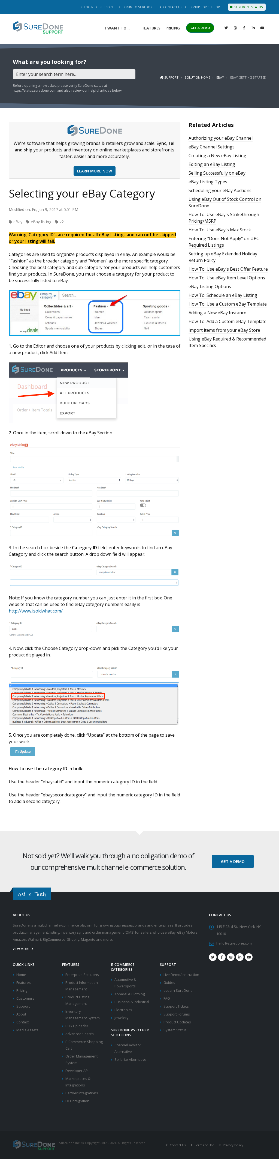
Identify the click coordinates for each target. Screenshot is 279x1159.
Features (151, 28)
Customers (25, 998)
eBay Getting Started (248, 77)
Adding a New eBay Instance (217, 313)
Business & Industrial (131, 1002)
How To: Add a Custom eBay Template (227, 321)
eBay (220, 77)
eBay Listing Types (208, 182)
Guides (169, 982)
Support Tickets (176, 1006)
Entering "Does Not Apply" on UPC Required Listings (224, 241)
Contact (22, 1022)
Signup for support (205, 7)
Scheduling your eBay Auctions (220, 190)
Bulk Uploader (76, 1026)
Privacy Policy (232, 1145)
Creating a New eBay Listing (217, 156)
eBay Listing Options (210, 286)
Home (21, 974)
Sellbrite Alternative (130, 1059)
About (21, 1014)
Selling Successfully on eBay (217, 173)
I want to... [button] (117, 28)
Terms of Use (203, 1145)
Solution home (197, 77)
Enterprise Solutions (82, 974)
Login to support (98, 7)
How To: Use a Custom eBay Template (228, 304)
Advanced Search (79, 1034)
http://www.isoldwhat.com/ (36, 611)
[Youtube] (249, 957)
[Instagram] (235, 28)
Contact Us (172, 7)
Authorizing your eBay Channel (221, 138)
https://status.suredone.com (34, 90)
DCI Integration (77, 1101)
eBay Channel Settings (212, 147)
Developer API (77, 1070)
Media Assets (27, 1030)
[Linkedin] (253, 28)
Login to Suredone (138, 7)
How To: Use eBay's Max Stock (220, 230)
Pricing (172, 28)
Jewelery (121, 1017)
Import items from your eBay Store (224, 330)
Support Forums (176, 1014)
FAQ (166, 998)
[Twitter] (226, 28)
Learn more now (94, 171)
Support (170, 77)
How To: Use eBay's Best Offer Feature (228, 269)
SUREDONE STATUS (248, 7)
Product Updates (177, 1022)
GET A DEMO (200, 28)
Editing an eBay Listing (212, 164)
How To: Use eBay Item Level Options (227, 278)
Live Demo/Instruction (181, 974)
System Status (175, 1030)
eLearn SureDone (178, 990)
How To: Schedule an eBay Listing (223, 295)
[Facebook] (244, 28)
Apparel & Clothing (129, 994)
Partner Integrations (81, 1093)
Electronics (123, 1010)
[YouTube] (262, 28)
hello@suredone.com (234, 943)
